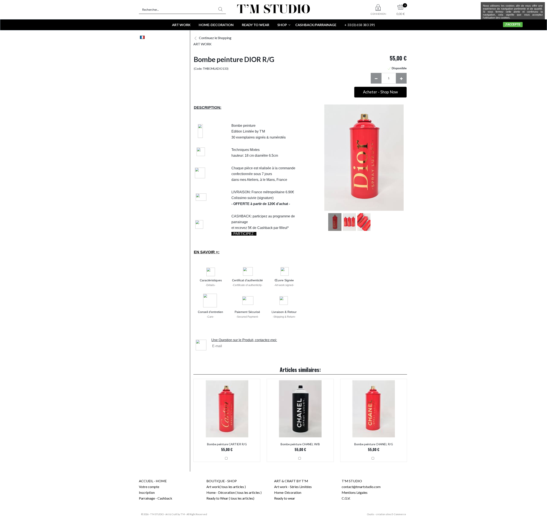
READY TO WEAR (255, 25)
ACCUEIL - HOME (153, 481)
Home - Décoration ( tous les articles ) (234, 492)
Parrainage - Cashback (155, 498)
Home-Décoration (287, 492)
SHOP (282, 25)
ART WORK (181, 25)
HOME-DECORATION (216, 25)
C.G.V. (346, 498)
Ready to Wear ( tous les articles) (230, 498)
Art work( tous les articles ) (226, 487)
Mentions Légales (355, 492)
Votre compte (149, 487)
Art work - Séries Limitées (293, 487)
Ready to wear (284, 498)
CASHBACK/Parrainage (315, 25)
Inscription (147, 492)
